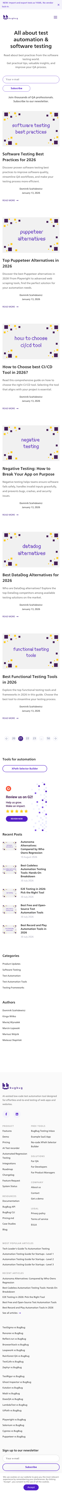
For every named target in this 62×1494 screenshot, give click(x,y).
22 (27, 738)
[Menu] (55, 17)
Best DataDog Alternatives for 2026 (31, 575)
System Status (9, 1186)
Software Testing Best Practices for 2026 (31, 156)
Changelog (8, 1175)
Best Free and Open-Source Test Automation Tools (24, 911)
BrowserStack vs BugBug (15, 1344)
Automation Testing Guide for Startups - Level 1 (28, 1254)
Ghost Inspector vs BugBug (16, 1382)
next (55, 738)
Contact (35, 1193)
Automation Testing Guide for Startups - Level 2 (28, 1259)
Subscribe (16, 88)
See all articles (10, 1313)
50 (48, 738)
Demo (5, 1136)
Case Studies (9, 1223)
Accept (31, 1487)
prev (6, 738)
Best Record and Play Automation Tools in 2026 (24, 931)
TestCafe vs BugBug (12, 1361)
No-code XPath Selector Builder (44, 1144)
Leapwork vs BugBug (13, 1350)
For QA (35, 1161)
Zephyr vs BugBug (12, 1367)
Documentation (11, 1201)
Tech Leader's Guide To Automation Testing (26, 1248)
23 (34, 738)
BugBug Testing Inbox (43, 1131)
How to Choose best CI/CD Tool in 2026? (31, 367)
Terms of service (39, 1219)
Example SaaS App (41, 1136)
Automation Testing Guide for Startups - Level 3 (28, 1264)
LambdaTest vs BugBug (14, 1405)
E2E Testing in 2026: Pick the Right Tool (24, 893)
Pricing (6, 1142)
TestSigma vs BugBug (13, 1327)
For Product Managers (43, 1172)
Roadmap (7, 1169)
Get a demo (37, 1198)
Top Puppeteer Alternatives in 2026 (31, 263)
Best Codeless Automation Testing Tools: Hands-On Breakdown (24, 873)
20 (13, 738)
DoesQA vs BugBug (12, 1399)
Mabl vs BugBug (11, 1393)
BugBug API (8, 1206)
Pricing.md (8, 1218)
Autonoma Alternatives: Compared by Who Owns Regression (24, 849)
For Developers (39, 1166)
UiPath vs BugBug (11, 1410)
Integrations (9, 1163)
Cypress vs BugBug (12, 1431)
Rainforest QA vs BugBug (15, 1356)
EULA (34, 1224)
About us (36, 1187)
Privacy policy (38, 1213)
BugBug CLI (8, 1212)
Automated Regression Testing (14, 1155)
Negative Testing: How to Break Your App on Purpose (31, 471)
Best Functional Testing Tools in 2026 (31, 676)
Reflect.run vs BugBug (14, 1338)
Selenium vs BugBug (13, 1425)
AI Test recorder (11, 1148)
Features (7, 1131)
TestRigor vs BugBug (13, 1376)
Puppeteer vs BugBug (13, 1436)
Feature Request (11, 1180)
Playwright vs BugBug (14, 1419)
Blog (4, 1229)
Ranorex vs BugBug (12, 1333)
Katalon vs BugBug (12, 1387)
